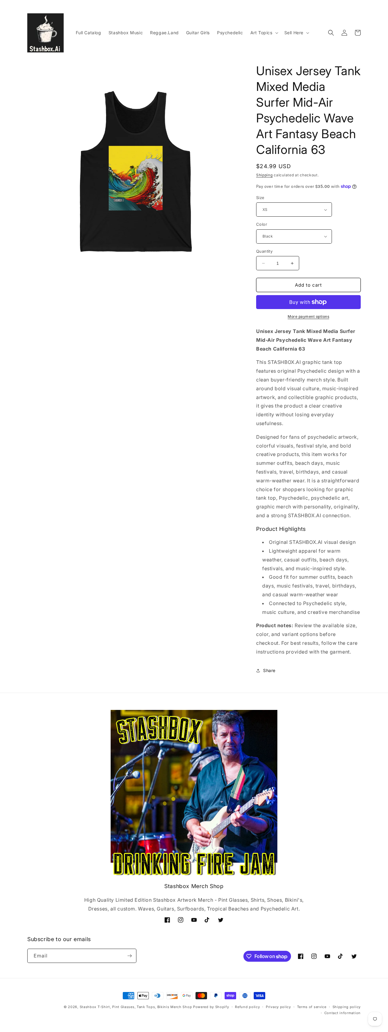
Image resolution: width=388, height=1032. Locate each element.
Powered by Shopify (211, 1007)
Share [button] (269, 670)
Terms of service (311, 1007)
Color (261, 224)
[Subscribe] (129, 956)
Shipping (264, 175)
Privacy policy (278, 1007)
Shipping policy (347, 1007)
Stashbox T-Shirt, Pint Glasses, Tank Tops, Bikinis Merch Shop (136, 1007)
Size (260, 197)
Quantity (264, 251)
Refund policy (247, 1007)
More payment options (308, 316)
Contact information (342, 1013)
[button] (264, 32)
